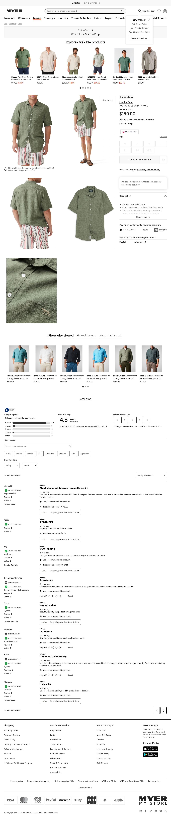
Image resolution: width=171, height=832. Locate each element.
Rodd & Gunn (126, 102)
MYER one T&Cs (109, 781)
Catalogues (9, 758)
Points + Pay (9, 739)
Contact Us (55, 739)
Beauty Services (57, 753)
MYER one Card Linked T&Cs (132, 781)
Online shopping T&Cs (64, 781)
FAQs (52, 735)
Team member (85, 787)
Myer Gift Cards (104, 735)
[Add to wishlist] (163, 159)
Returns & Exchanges (13, 749)
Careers (100, 739)
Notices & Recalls (58, 767)
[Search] (123, 11)
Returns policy (17, 781)
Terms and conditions (88, 781)
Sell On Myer (102, 763)
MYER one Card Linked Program (18, 763)
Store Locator (56, 744)
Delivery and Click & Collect (17, 744)
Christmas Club (104, 758)
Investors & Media (105, 749)
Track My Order (11, 730)
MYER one (101, 730)
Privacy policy (154, 781)
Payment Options (12, 735)
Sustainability (103, 753)
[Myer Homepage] (14, 12)
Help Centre (55, 730)
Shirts (20, 23)
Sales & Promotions (59, 763)
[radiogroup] (143, 147)
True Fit (7, 753)
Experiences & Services (60, 749)
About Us (101, 744)
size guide (163, 137)
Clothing (12, 23)
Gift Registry (56, 758)
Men (5, 23)
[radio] (125, 144)
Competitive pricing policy (39, 781)
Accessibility (56, 772)
